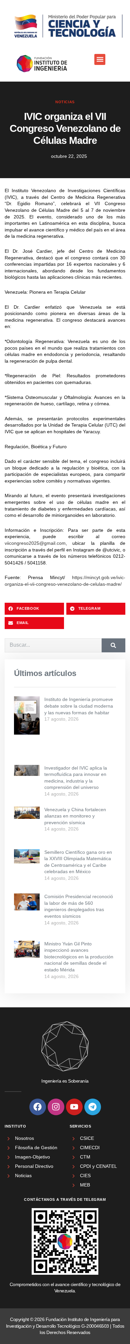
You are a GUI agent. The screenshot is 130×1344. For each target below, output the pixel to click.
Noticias (65, 102)
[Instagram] (56, 1107)
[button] (99, 59)
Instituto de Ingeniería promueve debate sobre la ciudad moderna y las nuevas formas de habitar (78, 706)
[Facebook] (37, 1107)
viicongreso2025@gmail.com (35, 543)
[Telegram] (92, 1107)
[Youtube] (74, 1107)
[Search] (113, 645)
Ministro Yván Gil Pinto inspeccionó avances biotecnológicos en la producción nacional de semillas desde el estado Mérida (78, 956)
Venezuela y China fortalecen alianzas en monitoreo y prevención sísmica (75, 816)
